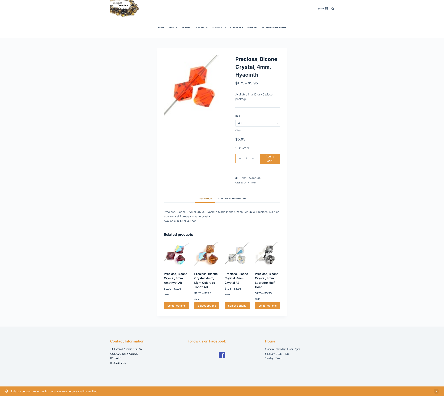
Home (161, 27)
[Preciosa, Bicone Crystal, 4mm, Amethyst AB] (176, 254)
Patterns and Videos (274, 27)
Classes (199, 27)
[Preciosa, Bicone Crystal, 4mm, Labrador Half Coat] (267, 254)
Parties (186, 27)
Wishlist (252, 27)
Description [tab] (205, 198)
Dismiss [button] (436, 391)
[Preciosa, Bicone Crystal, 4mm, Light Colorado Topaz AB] (206, 254)
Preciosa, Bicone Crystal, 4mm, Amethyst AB (175, 278)
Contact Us (219, 27)
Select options (176, 305)
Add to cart (270, 158)
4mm (253, 182)
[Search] (332, 8)
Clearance (236, 27)
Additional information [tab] (232, 198)
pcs (237, 115)
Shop (171, 27)
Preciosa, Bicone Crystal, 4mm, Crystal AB (236, 278)
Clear (238, 130)
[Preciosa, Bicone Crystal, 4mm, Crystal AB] (237, 254)
